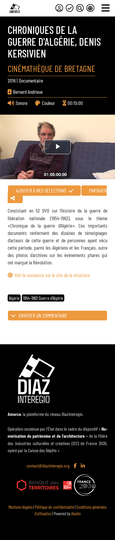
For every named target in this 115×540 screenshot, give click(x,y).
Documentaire (31, 80)
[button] (57, 316)
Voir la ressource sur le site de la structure (51, 275)
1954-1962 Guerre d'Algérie (43, 298)
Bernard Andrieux (28, 91)
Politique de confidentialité (54, 507)
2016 (12, 80)
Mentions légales (20, 507)
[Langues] (90, 8)
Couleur (48, 103)
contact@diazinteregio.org (48, 465)
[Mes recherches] (80, 8)
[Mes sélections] (69, 8)
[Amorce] (15, 8)
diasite (76, 513)
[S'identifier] (59, 8)
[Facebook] (76, 466)
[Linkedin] (83, 466)
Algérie (14, 298)
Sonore (21, 103)
